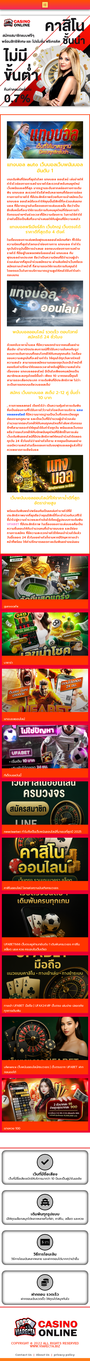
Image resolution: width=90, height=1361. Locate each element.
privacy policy (64, 1355)
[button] (45, 4)
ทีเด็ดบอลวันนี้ (12, 775)
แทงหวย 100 (12, 1128)
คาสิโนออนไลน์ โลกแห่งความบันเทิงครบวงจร (31, 888)
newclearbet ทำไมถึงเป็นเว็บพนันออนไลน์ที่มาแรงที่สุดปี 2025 (42, 832)
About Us (42, 1355)
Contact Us (23, 1355)
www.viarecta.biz (45, 1346)
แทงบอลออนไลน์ (14, 719)
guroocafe (11, 606)
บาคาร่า (8, 663)
